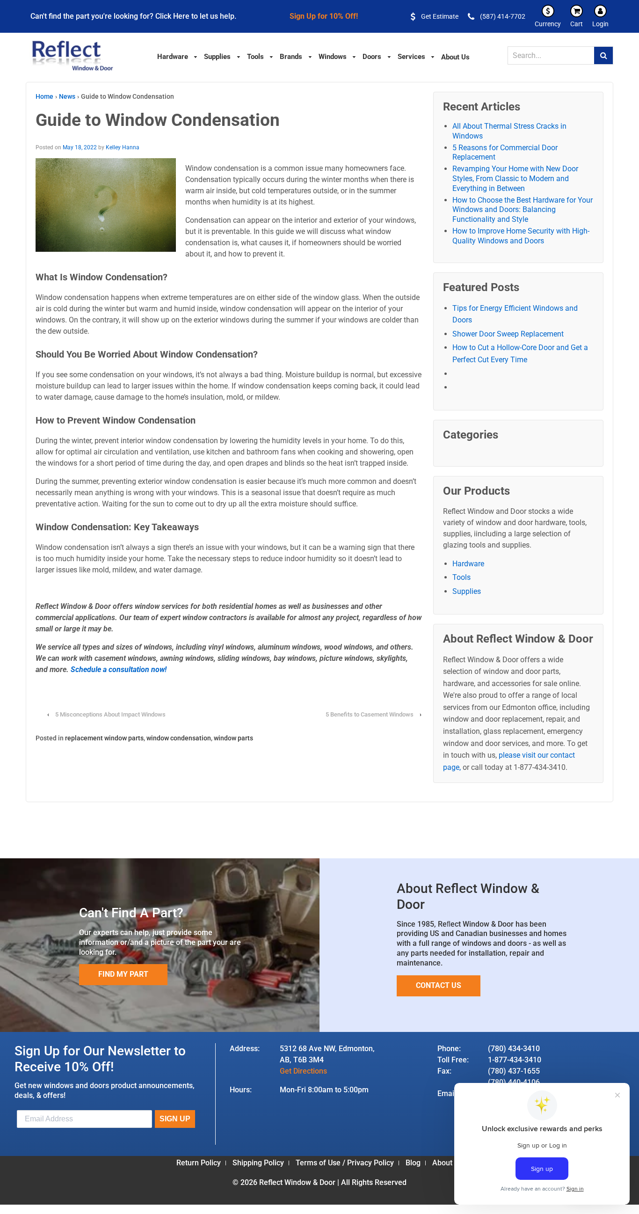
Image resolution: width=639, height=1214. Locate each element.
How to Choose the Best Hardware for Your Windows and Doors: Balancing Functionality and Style (522, 210)
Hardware (468, 563)
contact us (438, 985)
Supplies (466, 591)
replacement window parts (104, 738)
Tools (461, 577)
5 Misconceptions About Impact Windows (110, 714)
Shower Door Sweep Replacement (508, 333)
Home (44, 96)
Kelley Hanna (122, 147)
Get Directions (303, 1071)
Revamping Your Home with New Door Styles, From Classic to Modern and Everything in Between (515, 178)
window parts (233, 738)
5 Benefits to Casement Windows (370, 714)
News (67, 96)
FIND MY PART (123, 974)
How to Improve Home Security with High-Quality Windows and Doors (520, 236)
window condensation (178, 738)
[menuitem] (178, 56)
